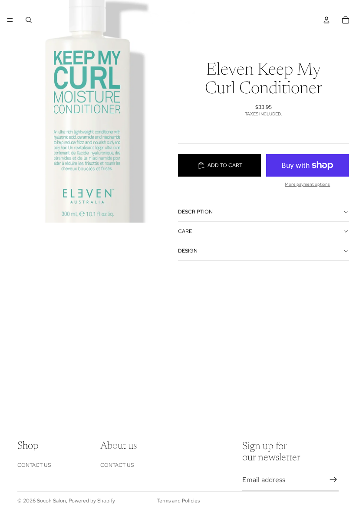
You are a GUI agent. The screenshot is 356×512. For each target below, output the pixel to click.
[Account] (326, 20)
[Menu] (10, 20)
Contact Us (34, 464)
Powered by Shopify (92, 500)
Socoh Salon (51, 500)
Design (188, 250)
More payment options (307, 184)
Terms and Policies (178, 500)
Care (185, 231)
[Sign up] (333, 479)
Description (195, 211)
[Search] (28, 20)
